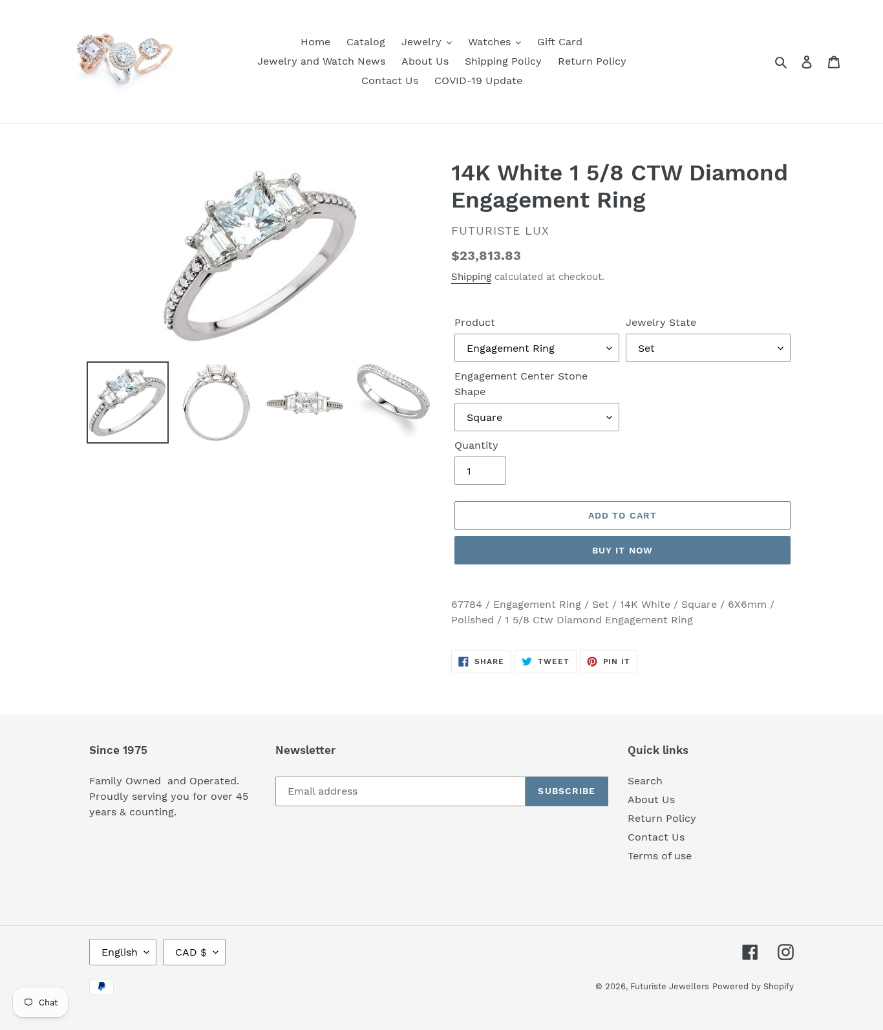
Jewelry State (661, 322)
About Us (651, 799)
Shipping (471, 277)
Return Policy (662, 818)
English (119, 952)
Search (645, 781)
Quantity (476, 445)
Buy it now (622, 550)
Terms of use (660, 856)
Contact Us (656, 837)
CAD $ (191, 952)
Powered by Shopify (753, 986)
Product (474, 322)
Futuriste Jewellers (669, 986)
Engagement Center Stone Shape (521, 384)
